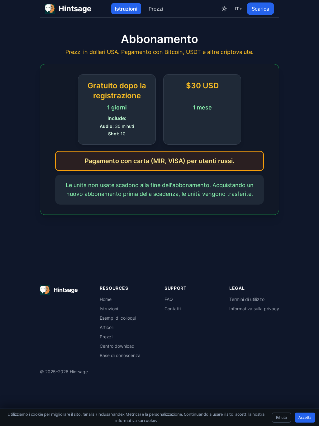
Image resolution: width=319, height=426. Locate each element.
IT (238, 8)
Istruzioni (126, 9)
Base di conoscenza (120, 355)
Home (106, 299)
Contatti (172, 308)
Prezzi (156, 9)
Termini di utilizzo (246, 299)
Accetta (305, 417)
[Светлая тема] (224, 8)
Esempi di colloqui (118, 318)
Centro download (117, 346)
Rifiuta (281, 417)
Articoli (106, 327)
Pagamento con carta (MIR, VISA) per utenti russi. (160, 161)
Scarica (260, 9)
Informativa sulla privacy (254, 308)
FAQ (168, 299)
